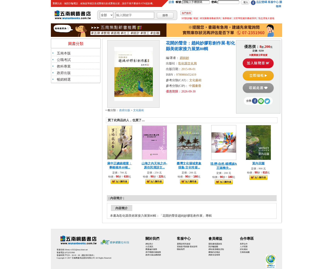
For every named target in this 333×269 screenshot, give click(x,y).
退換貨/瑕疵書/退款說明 (187, 246)
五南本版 (64, 53)
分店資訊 (149, 246)
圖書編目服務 (151, 249)
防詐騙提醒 (213, 246)
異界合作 (244, 244)
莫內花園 (258, 163)
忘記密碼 (261, 2)
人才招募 (244, 246)
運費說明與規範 (183, 244)
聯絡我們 (181, 249)
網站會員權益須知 (216, 249)
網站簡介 (149, 244)
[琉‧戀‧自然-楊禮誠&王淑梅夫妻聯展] (223, 142)
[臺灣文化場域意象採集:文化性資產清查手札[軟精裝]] (189, 142)
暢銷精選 (64, 79)
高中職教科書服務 (153, 252)
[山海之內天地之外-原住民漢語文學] (154, 142)
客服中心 (273, 2)
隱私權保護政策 (215, 244)
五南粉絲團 (245, 252)
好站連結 (244, 249)
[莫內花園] (258, 142)
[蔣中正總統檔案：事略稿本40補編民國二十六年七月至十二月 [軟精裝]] (119, 142)
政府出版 (64, 73)
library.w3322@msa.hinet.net (76, 250)
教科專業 (64, 66)
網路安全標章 (214, 255)
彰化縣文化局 (187, 63)
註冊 (171, 2)
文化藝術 (138, 110)
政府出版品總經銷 (153, 255)
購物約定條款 (214, 252)
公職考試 (64, 60)
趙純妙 (184, 57)
